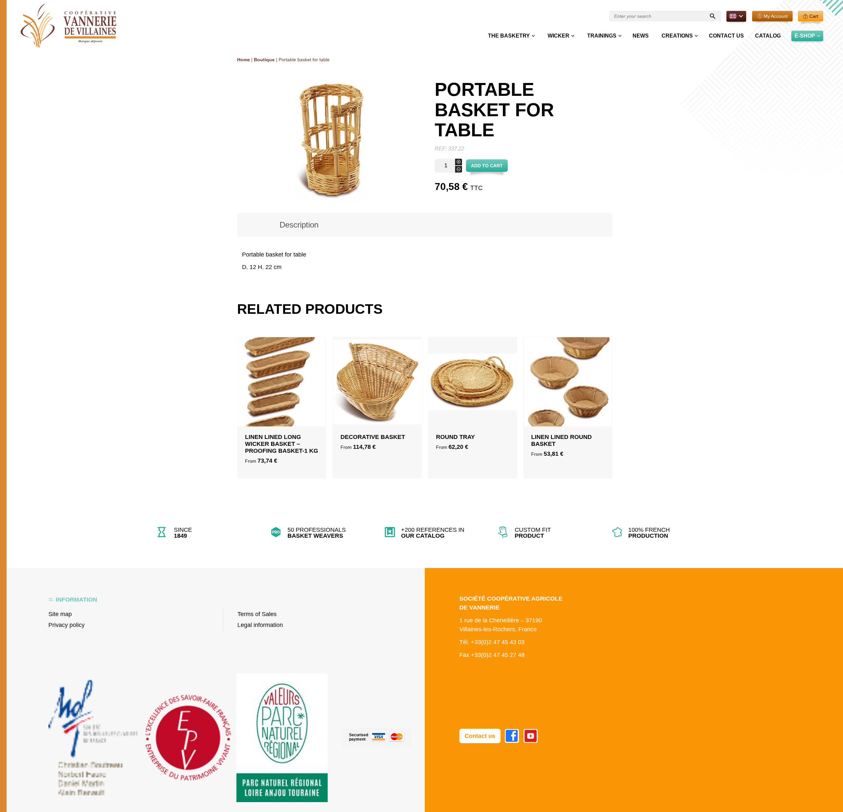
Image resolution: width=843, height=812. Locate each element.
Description (299, 224)
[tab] (299, 225)
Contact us (726, 36)
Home (243, 59)
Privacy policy (66, 625)
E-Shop (805, 36)
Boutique (264, 59)
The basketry (509, 36)
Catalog (768, 36)
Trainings (601, 36)
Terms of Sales (257, 614)
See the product (281, 417)
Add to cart (487, 165)
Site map (60, 614)
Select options (281, 402)
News (641, 36)
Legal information (260, 625)
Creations (677, 36)
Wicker (558, 36)
